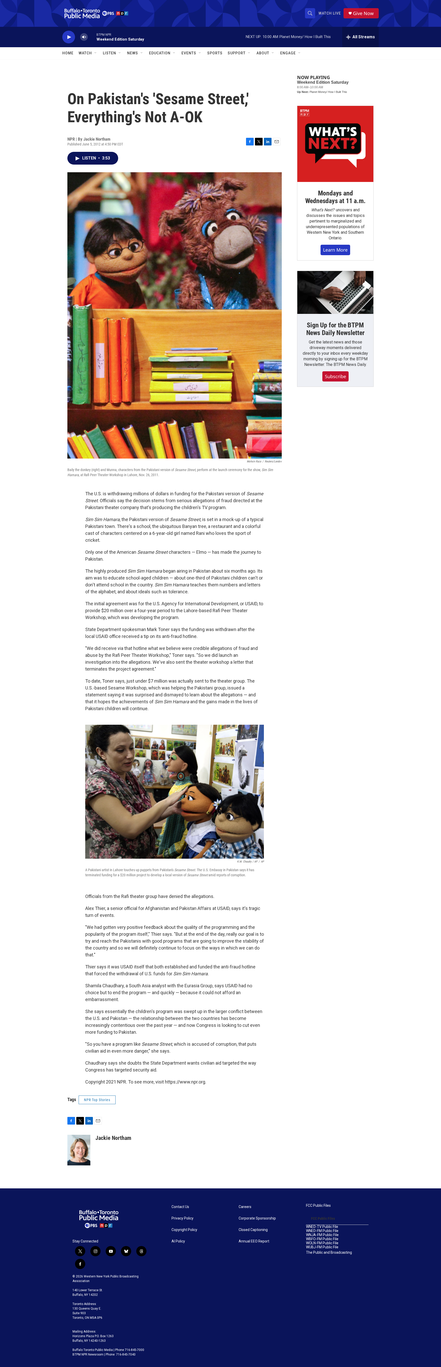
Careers (245, 1207)
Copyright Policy (184, 1230)
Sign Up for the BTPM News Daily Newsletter (335, 329)
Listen (109, 53)
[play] (69, 37)
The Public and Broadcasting (329, 1252)
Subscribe (335, 376)
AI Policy (178, 1241)
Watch (85, 53)
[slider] (92, 37)
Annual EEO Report (254, 1241)
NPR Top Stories (97, 1100)
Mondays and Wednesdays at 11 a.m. (335, 197)
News (132, 53)
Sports (215, 53)
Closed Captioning (253, 1230)
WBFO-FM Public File (322, 1239)
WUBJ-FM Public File (322, 1247)
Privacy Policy (182, 1218)
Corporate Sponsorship (257, 1218)
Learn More (335, 250)
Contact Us (180, 1207)
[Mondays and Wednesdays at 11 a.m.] (335, 144)
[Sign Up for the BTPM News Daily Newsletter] (335, 292)
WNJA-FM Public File (322, 1235)
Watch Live (329, 13)
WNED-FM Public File (322, 1231)
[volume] (84, 37)
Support (237, 53)
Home (68, 53)
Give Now (363, 13)
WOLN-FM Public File (322, 1243)
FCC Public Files (318, 1206)
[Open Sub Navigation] (96, 53)
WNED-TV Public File (322, 1227)
